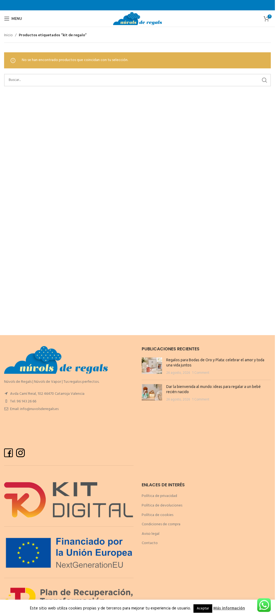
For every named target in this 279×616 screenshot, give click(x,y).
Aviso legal (150, 534)
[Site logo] (137, 19)
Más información (229, 608)
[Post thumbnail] (152, 366)
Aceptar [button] (203, 608)
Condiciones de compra (161, 524)
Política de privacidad (159, 496)
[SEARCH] (264, 80)
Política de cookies (157, 515)
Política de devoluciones (162, 505)
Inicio (8, 35)
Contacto (150, 543)
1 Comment (200, 373)
